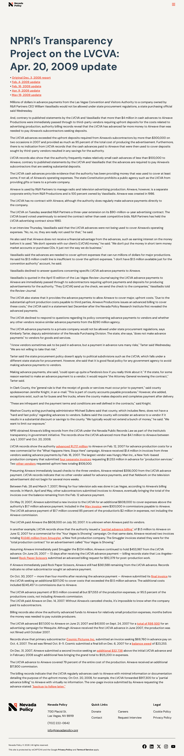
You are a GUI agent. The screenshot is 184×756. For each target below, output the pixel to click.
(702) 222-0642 (59, 723)
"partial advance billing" (117, 529)
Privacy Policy (162, 717)
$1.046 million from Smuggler (41, 538)
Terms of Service (85, 749)
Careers (123, 711)
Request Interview (130, 717)
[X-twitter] (159, 746)
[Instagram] (166, 746)
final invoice (159, 576)
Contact (96, 717)
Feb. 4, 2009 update (26, 82)
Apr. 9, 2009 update (26, 90)
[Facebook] (144, 746)
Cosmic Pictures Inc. (80, 639)
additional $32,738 (110, 650)
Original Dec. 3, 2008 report (31, 77)
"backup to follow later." (48, 686)
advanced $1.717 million (72, 446)
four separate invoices (75, 459)
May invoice (93, 506)
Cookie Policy (162, 711)
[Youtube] (173, 746)
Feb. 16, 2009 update (26, 86)
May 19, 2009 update (26, 95)
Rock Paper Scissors (33, 558)
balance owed (141, 643)
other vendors (26, 463)
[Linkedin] (152, 746)
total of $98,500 (148, 623)
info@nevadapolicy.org (63, 730)
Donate (96, 711)
